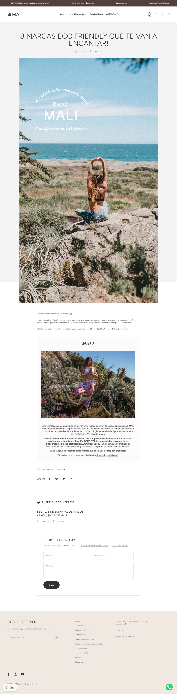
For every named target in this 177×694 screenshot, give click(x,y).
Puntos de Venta (81, 648)
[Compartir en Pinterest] (64, 479)
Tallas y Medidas (81, 653)
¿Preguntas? (79, 662)
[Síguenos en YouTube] (22, 674)
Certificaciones (80, 635)
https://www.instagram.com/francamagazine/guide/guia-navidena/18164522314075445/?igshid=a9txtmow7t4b (82, 329)
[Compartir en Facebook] (49, 479)
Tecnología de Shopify (29, 684)
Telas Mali (78, 657)
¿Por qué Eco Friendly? (83, 630)
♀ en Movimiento (77, 14)
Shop (61, 14)
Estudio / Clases (96, 14)
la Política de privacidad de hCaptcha (95, 545)
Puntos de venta (109, 3)
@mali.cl (119, 630)
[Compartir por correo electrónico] (71, 479)
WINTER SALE (112, 14)
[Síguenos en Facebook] (8, 674)
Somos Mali (79, 626)
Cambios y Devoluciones (84, 639)
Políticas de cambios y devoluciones (70, 3)
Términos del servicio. (120, 545)
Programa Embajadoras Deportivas (89, 644)
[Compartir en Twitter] (56, 479)
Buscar (77, 621)
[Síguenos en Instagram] (15, 674)
